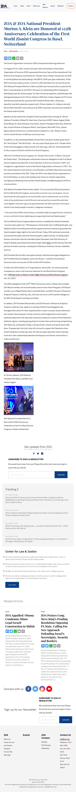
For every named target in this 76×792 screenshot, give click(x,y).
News (28, 6)
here (48, 243)
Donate (70, 6)
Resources (36, 6)
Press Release (13, 51)
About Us (7, 739)
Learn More (12, 585)
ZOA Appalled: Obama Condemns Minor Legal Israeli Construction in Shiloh (20, 620)
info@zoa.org (64, 739)
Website (44, 742)
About (22, 6)
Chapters (7, 749)
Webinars (60, 6)
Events (52, 6)
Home (16, 6)
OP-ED (7, 611)
